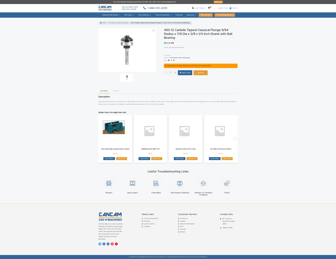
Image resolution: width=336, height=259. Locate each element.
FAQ (181, 226)
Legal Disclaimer (171, 257)
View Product (109, 158)
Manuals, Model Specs (187, 224)
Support (183, 221)
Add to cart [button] (121, 158)
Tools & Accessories (162, 15)
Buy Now (201, 72)
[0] (208, 8)
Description (104, 91)
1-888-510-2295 (157, 8)
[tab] (104, 91)
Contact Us (184, 218)
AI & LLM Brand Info (201, 257)
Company (147, 226)
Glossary (183, 229)
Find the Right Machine (225, 15)
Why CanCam (206, 15)
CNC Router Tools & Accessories (118, 22)
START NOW (218, 1)
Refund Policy (181, 257)
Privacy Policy (191, 257)
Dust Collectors (144, 15)
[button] (101, 137)
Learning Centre (149, 224)
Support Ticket (223, 8)
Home (104, 22)
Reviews (116, 91)
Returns (182, 232)
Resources (190, 15)
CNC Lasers (128, 15)
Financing (179, 15)
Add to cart (186, 72)
